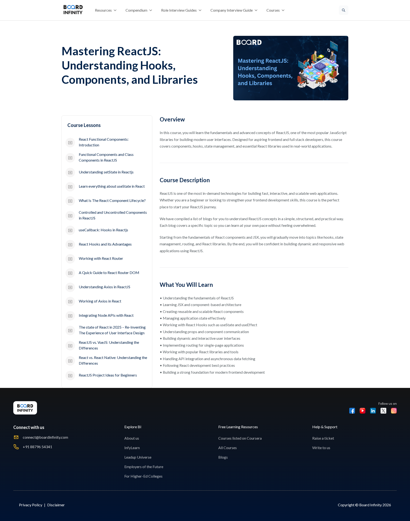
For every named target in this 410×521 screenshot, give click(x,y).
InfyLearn (132, 447)
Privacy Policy (30, 504)
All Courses (227, 447)
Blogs (223, 457)
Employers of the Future (143, 466)
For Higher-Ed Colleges (143, 476)
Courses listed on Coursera (240, 438)
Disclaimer (56, 504)
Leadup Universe (137, 457)
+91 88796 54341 (37, 446)
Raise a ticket (323, 438)
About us (131, 438)
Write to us (321, 447)
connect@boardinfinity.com (45, 437)
